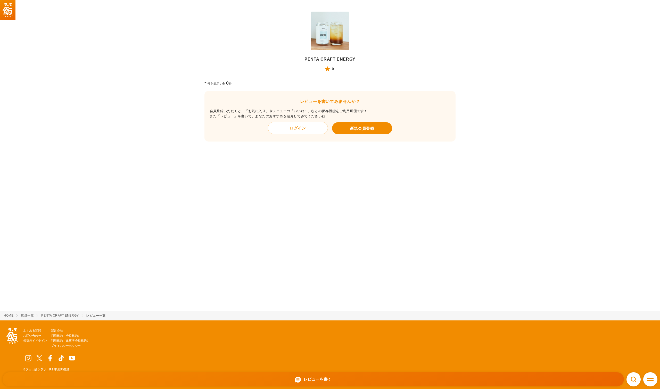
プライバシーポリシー (66, 345)
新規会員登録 (362, 128)
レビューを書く (317, 379)
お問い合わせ (32, 335)
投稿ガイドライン (35, 340)
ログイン (298, 128)
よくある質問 (32, 330)
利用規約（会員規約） (66, 335)
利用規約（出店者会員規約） (70, 340)
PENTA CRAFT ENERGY (330, 59)
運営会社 (57, 330)
